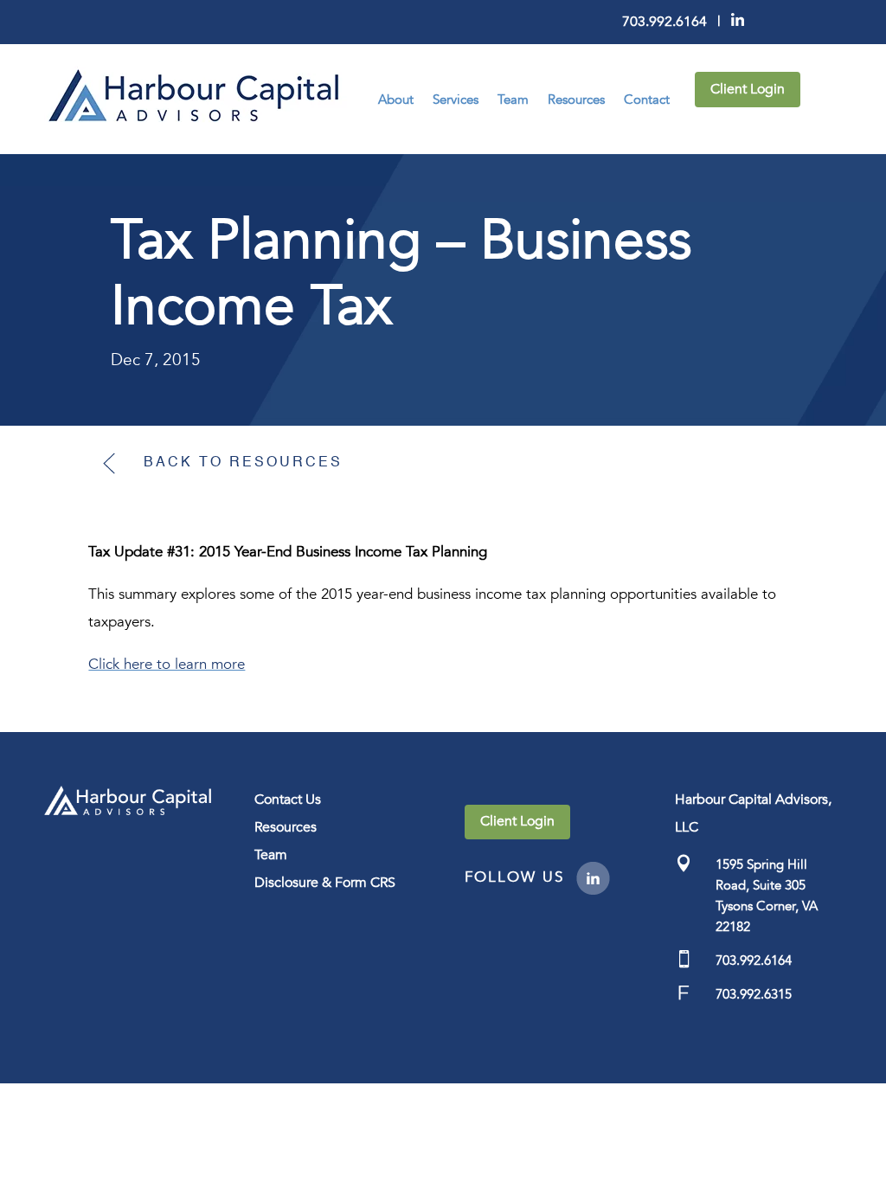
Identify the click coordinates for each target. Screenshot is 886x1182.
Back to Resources (243, 463)
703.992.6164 (664, 21)
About (396, 99)
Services (455, 99)
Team (513, 99)
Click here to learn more (166, 664)
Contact (647, 99)
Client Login (747, 89)
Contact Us (287, 799)
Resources (576, 99)
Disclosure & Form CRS (324, 882)
